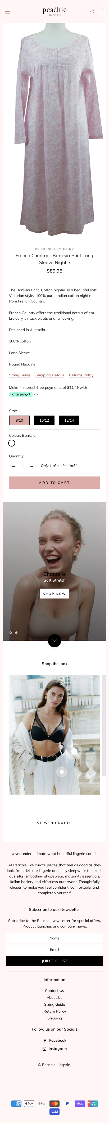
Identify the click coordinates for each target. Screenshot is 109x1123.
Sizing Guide (19, 375)
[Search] (92, 11)
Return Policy (54, 1011)
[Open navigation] (7, 11)
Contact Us (54, 990)
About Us (54, 997)
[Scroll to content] (54, 640)
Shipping (54, 1018)
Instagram (57, 1048)
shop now (54, 593)
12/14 (69, 420)
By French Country (54, 249)
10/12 (44, 420)
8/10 (19, 420)
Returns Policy (81, 375)
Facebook (57, 1040)
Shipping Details (49, 375)
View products (54, 823)
